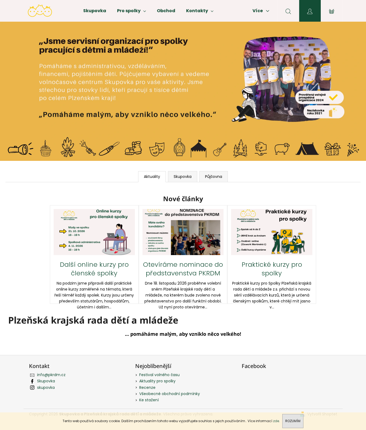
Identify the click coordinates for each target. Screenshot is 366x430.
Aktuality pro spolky (157, 381)
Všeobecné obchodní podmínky (169, 393)
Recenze (147, 387)
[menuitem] (95, 11)
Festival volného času (159, 374)
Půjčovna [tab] (213, 176)
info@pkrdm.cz (51, 374)
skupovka (46, 387)
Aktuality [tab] (152, 176)
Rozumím (292, 421)
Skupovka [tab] (183, 176)
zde (276, 421)
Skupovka (46, 381)
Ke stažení (149, 400)
